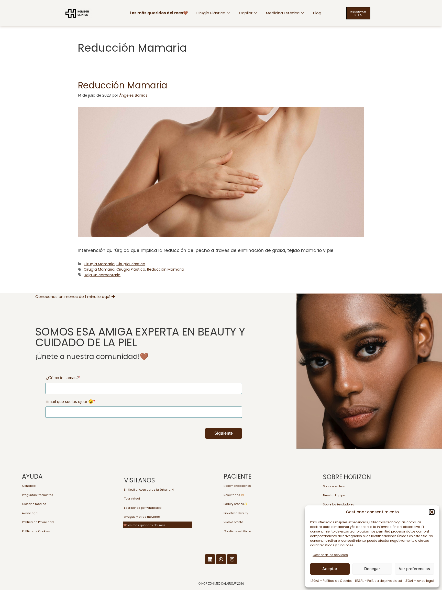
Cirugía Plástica (210, 13)
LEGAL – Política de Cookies (331, 581)
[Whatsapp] (221, 559)
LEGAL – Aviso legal (419, 581)
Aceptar (329, 568)
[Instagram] (232, 559)
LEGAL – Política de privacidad (378, 581)
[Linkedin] (210, 559)
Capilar (245, 13)
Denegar (372, 568)
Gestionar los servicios (330, 555)
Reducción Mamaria (122, 85)
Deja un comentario (102, 274)
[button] (431, 512)
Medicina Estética (283, 13)
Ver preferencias (414, 568)
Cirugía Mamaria (99, 264)
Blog (317, 13)
